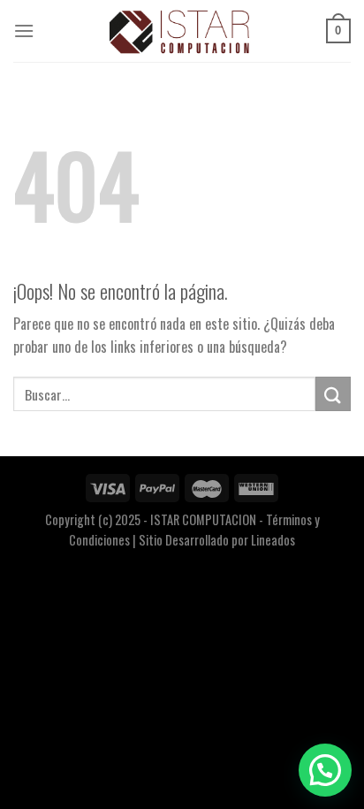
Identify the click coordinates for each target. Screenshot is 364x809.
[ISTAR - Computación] (180, 31)
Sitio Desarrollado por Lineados (217, 539)
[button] (325, 770)
